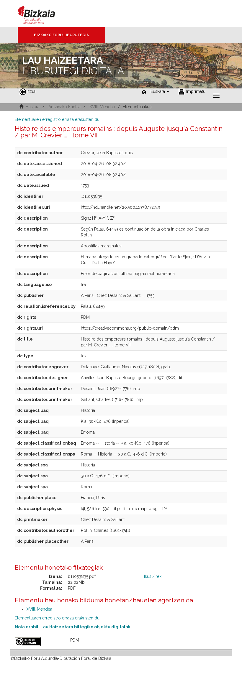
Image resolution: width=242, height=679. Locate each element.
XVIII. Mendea (102, 106)
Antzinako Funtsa (64, 106)
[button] (160, 91)
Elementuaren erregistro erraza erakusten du (57, 119)
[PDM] (38, 641)
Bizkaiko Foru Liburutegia (61, 35)
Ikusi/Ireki (153, 576)
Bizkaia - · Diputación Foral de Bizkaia (43, 13)
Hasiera (33, 106)
